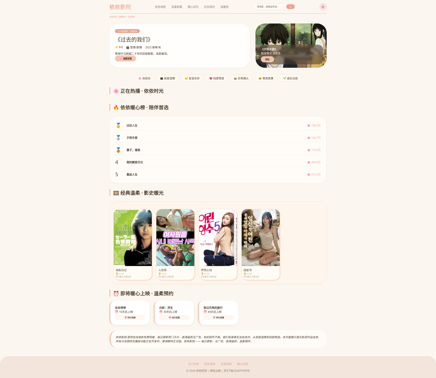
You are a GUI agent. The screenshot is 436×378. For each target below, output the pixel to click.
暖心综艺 (193, 7)
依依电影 (160, 7)
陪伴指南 (209, 364)
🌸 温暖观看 (125, 58)
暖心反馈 (242, 364)
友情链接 (226, 364)
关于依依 (193, 364)
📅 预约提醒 (130, 318)
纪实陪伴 (209, 7)
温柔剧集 (176, 7)
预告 (267, 59)
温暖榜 (224, 7)
